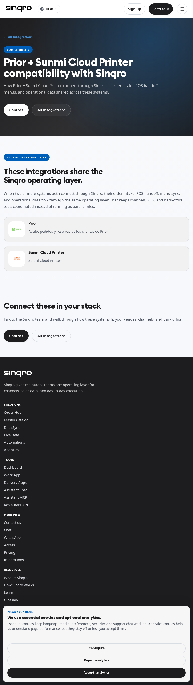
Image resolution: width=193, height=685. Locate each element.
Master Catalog (16, 419)
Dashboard (13, 467)
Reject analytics (96, 660)
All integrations (51, 109)
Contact (16, 109)
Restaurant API (16, 504)
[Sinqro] (19, 9)
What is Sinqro (16, 577)
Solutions (12, 404)
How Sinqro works (19, 585)
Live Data (11, 435)
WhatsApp (12, 537)
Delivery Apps (15, 482)
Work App (12, 474)
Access (9, 545)
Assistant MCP (15, 497)
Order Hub (12, 412)
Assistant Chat (15, 490)
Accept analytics (97, 672)
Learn (8, 592)
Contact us (12, 522)
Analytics (11, 449)
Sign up (134, 8)
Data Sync (12, 427)
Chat (7, 530)
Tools (9, 459)
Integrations (14, 559)
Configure (97, 648)
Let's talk (161, 8)
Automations (14, 442)
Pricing (9, 552)
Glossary (11, 600)
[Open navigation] (182, 9)
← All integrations (18, 37)
